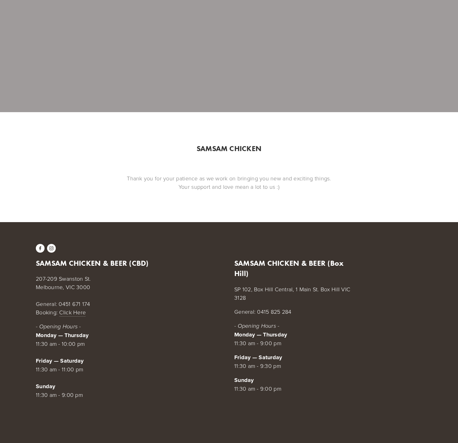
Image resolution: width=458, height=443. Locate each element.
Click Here (72, 312)
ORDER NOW (84, 16)
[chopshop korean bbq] (51, 248)
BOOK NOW (50, 16)
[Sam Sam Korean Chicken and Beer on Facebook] (40, 248)
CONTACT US (120, 16)
